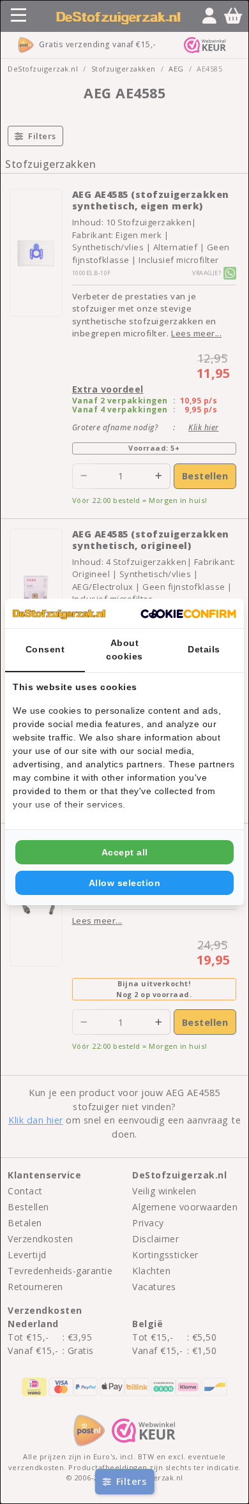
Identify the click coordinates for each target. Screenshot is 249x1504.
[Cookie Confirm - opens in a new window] (188, 613)
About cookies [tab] (124, 649)
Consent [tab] (45, 649)
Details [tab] (204, 649)
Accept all (125, 852)
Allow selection (125, 883)
